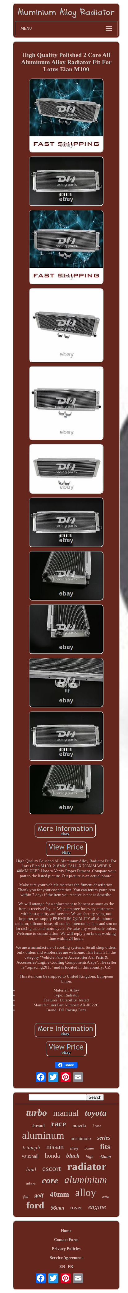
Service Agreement (66, 1257)
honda (52, 1155)
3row (96, 1126)
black (73, 1155)
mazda (79, 1125)
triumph (31, 1147)
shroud (38, 1126)
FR (70, 1266)
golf (38, 1195)
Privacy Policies (66, 1248)
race (58, 1123)
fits (105, 1146)
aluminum (43, 1135)
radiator (87, 1166)
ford (35, 1205)
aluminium (85, 1179)
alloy (85, 1192)
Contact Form (66, 1239)
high (90, 1156)
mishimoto (81, 1138)
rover (76, 1208)
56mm (57, 1208)
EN (62, 1266)
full (25, 1196)
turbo (36, 1112)
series (103, 1137)
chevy (74, 1148)
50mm (89, 1148)
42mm (105, 1156)
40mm (59, 1194)
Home (66, 1230)
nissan (55, 1146)
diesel (105, 1196)
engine (97, 1207)
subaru (31, 1183)
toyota (96, 1113)
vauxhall (30, 1156)
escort (51, 1168)
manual (66, 1113)
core (50, 1180)
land (31, 1169)
